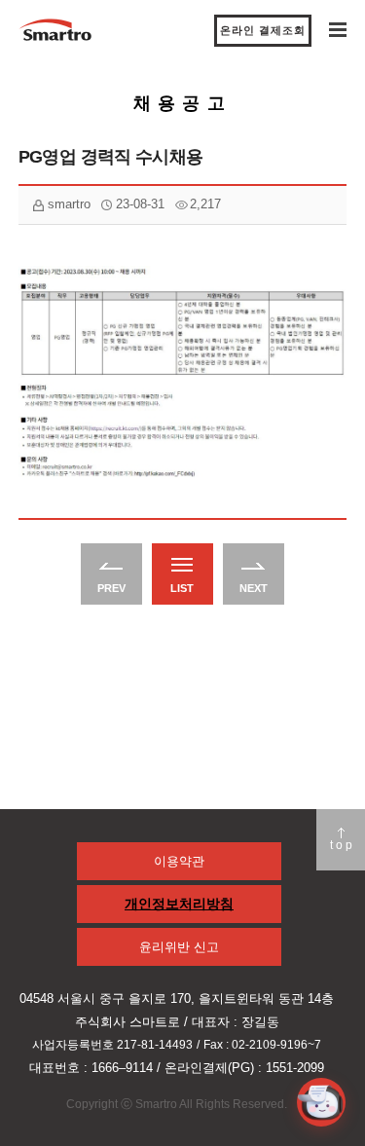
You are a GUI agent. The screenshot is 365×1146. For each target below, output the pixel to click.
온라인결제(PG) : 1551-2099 (244, 1067)
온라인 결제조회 (263, 30)
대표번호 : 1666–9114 (91, 1067)
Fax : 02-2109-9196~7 (262, 1045)
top (342, 845)
